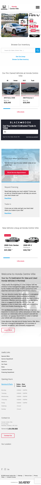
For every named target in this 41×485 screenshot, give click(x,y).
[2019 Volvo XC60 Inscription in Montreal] (11, 89)
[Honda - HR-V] (20, 25)
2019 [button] (5, 98)
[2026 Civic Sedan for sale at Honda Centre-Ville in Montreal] (12, 239)
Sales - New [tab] (20, 384)
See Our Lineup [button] (20, 56)
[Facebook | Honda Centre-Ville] (2, 469)
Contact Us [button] (8, 435)
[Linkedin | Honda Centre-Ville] (8, 469)
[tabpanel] (20, 25)
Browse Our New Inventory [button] (20, 59)
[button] (11, 102)
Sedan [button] (16, 80)
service (13, 316)
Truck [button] (32, 80)
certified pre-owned (11, 310)
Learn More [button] (8, 330)
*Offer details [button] (20, 112)
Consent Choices (11, 477)
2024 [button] (24, 98)
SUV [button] (24, 80)
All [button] (7, 80)
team (23, 287)
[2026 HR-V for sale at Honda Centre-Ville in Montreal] (31, 239)
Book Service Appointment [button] (16, 172)
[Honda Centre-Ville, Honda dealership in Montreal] (10, 7)
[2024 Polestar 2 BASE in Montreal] (30, 89)
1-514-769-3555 (13, 428)
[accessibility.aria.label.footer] (24, 482)
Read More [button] (8, 198)
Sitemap (20, 475)
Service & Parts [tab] (7, 384)
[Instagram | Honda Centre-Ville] (5, 469)
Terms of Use (28, 475)
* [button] (31, 250)
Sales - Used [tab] (21, 386)
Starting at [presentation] (7, 247)
